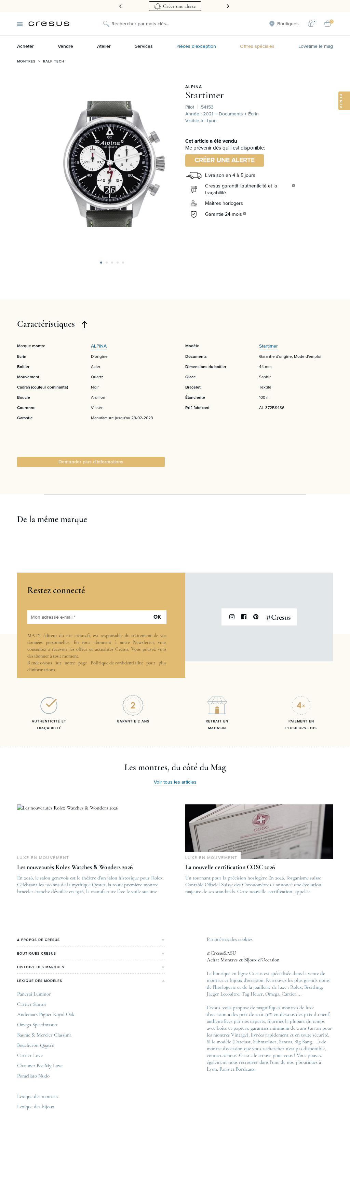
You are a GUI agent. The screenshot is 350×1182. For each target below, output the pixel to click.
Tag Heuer (252, 994)
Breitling (313, 987)
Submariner (265, 1042)
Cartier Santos (31, 1004)
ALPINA (193, 87)
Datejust (242, 1042)
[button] (101, 262)
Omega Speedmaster (37, 1025)
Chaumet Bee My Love (40, 1066)
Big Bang (303, 1042)
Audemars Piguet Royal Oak (45, 1014)
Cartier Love (30, 1055)
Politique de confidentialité (117, 663)
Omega (272, 994)
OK (157, 617)
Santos (285, 1042)
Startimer (204, 95)
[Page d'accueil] (48, 24)
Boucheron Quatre (35, 1045)
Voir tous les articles (175, 782)
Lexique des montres (37, 1096)
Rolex (296, 987)
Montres (26, 61)
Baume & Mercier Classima (44, 1035)
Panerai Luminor (34, 994)
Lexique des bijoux (35, 1106)
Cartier (289, 994)
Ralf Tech (53, 61)
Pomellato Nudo (33, 1076)
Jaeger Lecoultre (223, 994)
